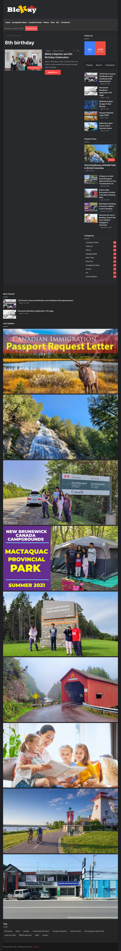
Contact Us (65, 22)
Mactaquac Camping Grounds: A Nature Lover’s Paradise (107, 206)
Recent (99, 65)
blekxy (48, 51)
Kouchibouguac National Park (94, 931)
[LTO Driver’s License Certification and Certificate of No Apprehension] (90, 77)
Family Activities (75, 931)
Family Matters (91, 276)
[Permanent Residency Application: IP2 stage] (90, 90)
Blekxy (37, 947)
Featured (89, 246)
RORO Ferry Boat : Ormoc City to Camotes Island (106, 125)
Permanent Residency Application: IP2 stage (35, 311)
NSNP (37, 935)
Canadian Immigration (59, 931)
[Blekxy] (22, 9)
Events (88, 269)
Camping (26, 931)
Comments (110, 65)
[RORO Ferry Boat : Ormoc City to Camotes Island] (90, 126)
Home (8, 22)
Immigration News (19, 22)
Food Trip (89, 261)
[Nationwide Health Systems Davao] (60, 886)
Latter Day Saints (10, 935)
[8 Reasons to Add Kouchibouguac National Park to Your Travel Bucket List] (90, 179)
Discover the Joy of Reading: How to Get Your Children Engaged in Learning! (107, 220)
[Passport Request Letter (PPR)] (90, 116)
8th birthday (8, 931)
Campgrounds (91, 254)
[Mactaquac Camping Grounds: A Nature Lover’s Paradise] (90, 207)
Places (46, 22)
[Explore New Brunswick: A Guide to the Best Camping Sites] (90, 193)
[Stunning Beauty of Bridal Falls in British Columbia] (60, 427)
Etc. (57, 22)
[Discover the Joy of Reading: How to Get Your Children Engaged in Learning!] (90, 218)
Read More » (53, 72)
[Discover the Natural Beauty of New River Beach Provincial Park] (60, 624)
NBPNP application (25, 935)
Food (53, 22)
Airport (18, 931)
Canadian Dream (35, 22)
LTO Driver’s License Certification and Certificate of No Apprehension (45, 300)
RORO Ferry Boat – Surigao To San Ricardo (106, 103)
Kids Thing (90, 258)
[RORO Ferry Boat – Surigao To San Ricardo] (90, 104)
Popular (89, 65)
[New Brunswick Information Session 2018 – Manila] (60, 821)
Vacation (45, 935)
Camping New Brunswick (40, 931)
